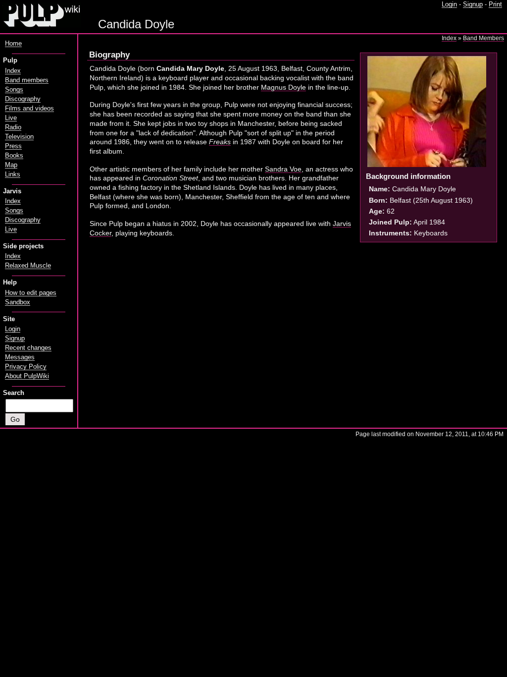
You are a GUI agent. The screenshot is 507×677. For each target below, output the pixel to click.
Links (12, 174)
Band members (27, 80)
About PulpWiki (27, 376)
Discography (23, 99)
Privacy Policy (26, 366)
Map (11, 165)
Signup (473, 4)
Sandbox (17, 302)
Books (14, 155)
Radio (13, 127)
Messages (20, 357)
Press (13, 146)
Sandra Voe (283, 169)
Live (11, 117)
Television (19, 136)
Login (449, 4)
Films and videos (29, 108)
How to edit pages (30, 292)
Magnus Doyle (283, 87)
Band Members (483, 38)
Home (13, 43)
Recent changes (28, 347)
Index (449, 38)
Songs (14, 89)
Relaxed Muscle (28, 265)
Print (495, 4)
